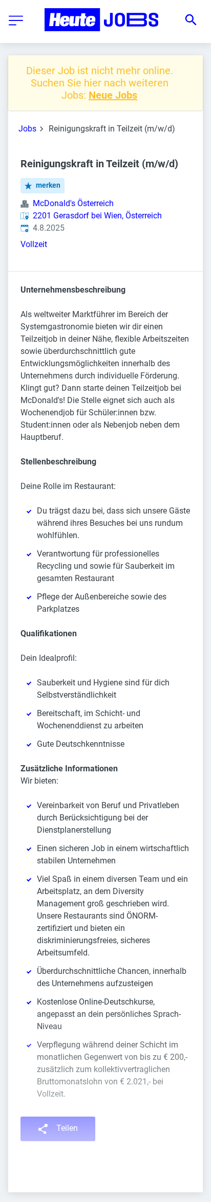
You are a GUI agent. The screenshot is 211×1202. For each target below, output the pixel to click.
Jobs (27, 128)
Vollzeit (33, 244)
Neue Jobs (113, 95)
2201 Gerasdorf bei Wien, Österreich (97, 215)
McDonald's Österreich (73, 203)
